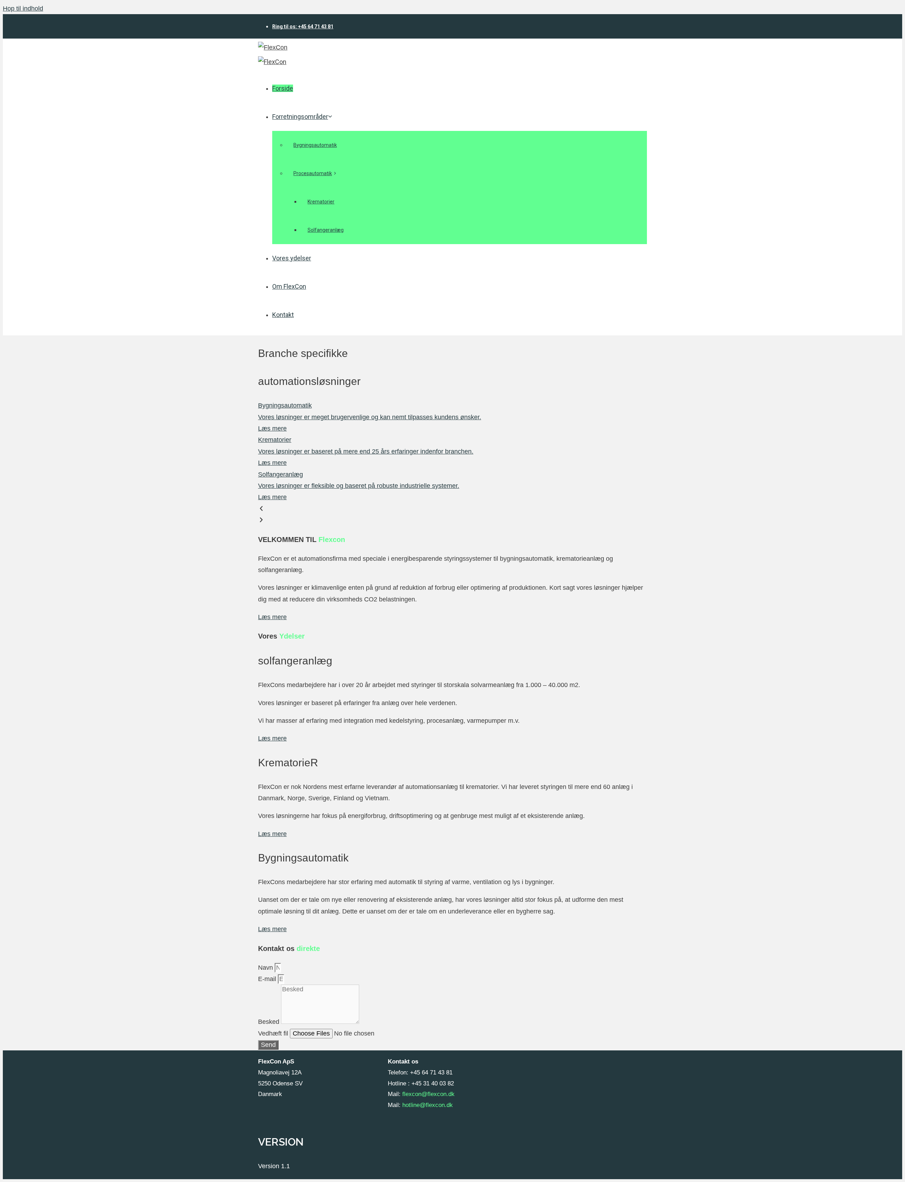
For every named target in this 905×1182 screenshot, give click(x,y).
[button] (452, 508)
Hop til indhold (23, 8)
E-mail (268, 978)
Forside (282, 88)
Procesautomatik (312, 173)
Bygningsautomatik (315, 145)
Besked (269, 1021)
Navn (266, 967)
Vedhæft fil (274, 1033)
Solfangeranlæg (326, 230)
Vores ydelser (291, 258)
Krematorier (321, 201)
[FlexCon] (272, 61)
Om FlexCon (289, 286)
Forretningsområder (300, 116)
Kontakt (283, 314)
